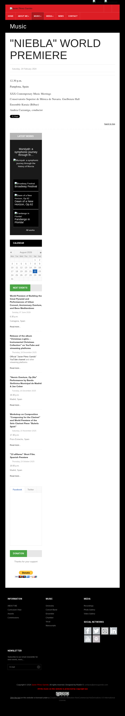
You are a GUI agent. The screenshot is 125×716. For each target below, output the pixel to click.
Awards (11, 614)
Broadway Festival (26, 186)
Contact (73, 16)
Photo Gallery (89, 610)
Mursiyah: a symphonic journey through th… (25, 152)
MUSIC (37, 16)
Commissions (13, 618)
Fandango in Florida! (22, 221)
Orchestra (50, 606)
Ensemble (50, 614)
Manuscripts (51, 626)
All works (24, 230)
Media (49, 16)
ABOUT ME (23, 16)
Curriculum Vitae (14, 610)
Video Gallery (89, 614)
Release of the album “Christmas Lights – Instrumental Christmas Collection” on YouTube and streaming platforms (24, 342)
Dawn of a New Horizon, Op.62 (24, 203)
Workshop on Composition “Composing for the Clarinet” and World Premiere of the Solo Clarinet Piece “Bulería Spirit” (25, 420)
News (61, 16)
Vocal (48, 622)
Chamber (50, 618)
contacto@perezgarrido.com (96, 685)
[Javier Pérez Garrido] (21, 8)
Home (10, 16)
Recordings (88, 606)
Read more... (15, 327)
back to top (109, 124)
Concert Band (51, 610)
